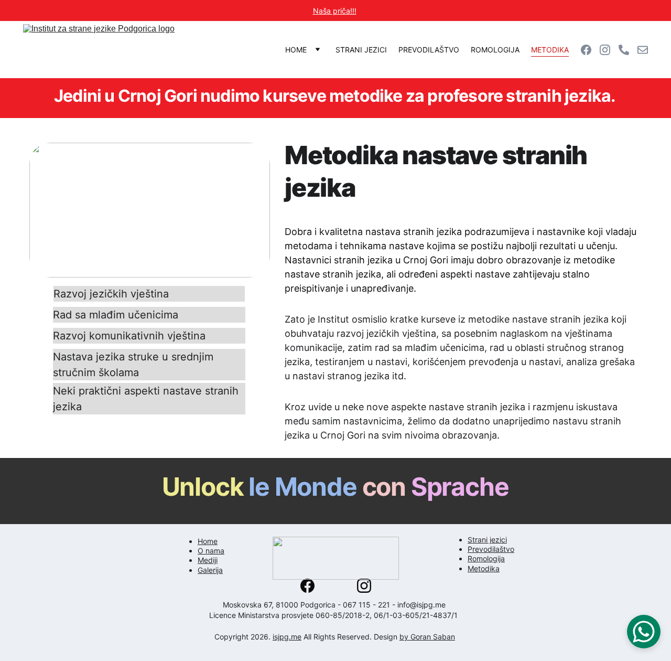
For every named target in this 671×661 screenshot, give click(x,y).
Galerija (210, 570)
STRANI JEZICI (361, 49)
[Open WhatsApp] (644, 631)
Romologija (486, 558)
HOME (296, 49)
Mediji (208, 560)
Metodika (484, 568)
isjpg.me (287, 636)
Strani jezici (487, 539)
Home (208, 541)
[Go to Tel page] (628, 50)
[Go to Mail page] (642, 50)
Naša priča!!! (334, 10)
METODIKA (550, 49)
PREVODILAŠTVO (428, 49)
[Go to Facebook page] (590, 50)
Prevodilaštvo (491, 549)
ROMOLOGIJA (495, 49)
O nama (211, 550)
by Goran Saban (427, 636)
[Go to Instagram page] (609, 50)
